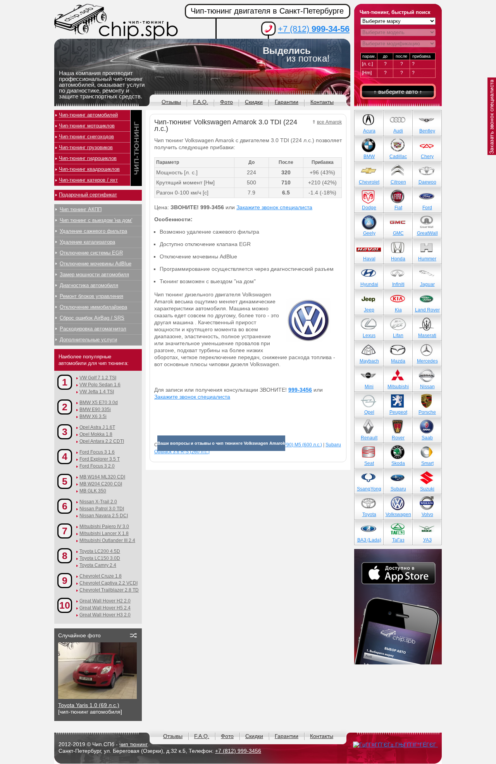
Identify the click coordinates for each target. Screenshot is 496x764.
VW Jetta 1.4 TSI (96, 391)
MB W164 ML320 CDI (102, 477)
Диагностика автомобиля (89, 285)
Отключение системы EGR (91, 253)
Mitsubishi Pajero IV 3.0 (104, 526)
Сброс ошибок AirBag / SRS (92, 318)
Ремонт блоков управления (91, 296)
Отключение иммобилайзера (93, 307)
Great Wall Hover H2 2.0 (105, 601)
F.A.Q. (200, 102)
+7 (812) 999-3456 (238, 751)
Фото (226, 102)
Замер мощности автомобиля (94, 274)
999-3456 (300, 390)
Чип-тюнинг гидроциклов (88, 158)
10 (64, 605)
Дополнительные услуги (88, 339)
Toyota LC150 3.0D (99, 558)
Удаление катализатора (87, 242)
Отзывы (171, 102)
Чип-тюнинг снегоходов (86, 136)
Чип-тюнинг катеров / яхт (88, 180)
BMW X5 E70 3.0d (98, 402)
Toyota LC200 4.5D (99, 551)
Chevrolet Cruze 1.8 (100, 576)
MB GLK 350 (92, 491)
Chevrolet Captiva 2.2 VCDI (108, 583)
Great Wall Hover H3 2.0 (105, 615)
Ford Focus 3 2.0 (97, 466)
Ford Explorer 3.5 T (99, 459)
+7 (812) (314, 29)
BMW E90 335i (95, 409)
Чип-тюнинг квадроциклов (89, 169)
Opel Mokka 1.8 (95, 434)
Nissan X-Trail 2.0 (98, 501)
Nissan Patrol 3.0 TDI (101, 508)
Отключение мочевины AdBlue (95, 264)
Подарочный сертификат (88, 195)
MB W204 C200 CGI (100, 484)
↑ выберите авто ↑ (398, 91)
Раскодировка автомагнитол (93, 329)
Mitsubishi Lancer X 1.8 (104, 533)
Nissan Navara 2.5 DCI (103, 515)
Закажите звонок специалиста (274, 207)
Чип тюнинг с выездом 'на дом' (96, 220)
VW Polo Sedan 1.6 (100, 384)
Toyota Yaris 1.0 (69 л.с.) (88, 705)
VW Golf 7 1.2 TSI (97, 377)
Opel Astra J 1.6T (97, 427)
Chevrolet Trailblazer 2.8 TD (109, 590)
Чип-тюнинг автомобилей (88, 115)
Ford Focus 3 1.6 (97, 452)
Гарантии (286, 102)
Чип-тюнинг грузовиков (86, 147)
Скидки (254, 102)
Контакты (322, 102)
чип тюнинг (133, 744)
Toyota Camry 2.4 (97, 565)
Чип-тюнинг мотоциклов (87, 126)
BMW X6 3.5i (93, 416)
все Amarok (329, 122)
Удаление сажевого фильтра (93, 231)
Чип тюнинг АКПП (81, 209)
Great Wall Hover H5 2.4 (105, 608)
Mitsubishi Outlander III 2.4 (107, 540)
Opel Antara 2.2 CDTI (101, 441)
